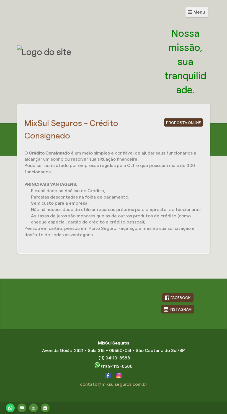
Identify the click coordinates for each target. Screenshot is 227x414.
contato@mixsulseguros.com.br (113, 384)
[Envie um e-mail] (21, 407)
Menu (199, 12)
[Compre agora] (45, 407)
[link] (178, 297)
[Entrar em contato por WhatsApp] (10, 407)
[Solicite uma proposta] (33, 407)
